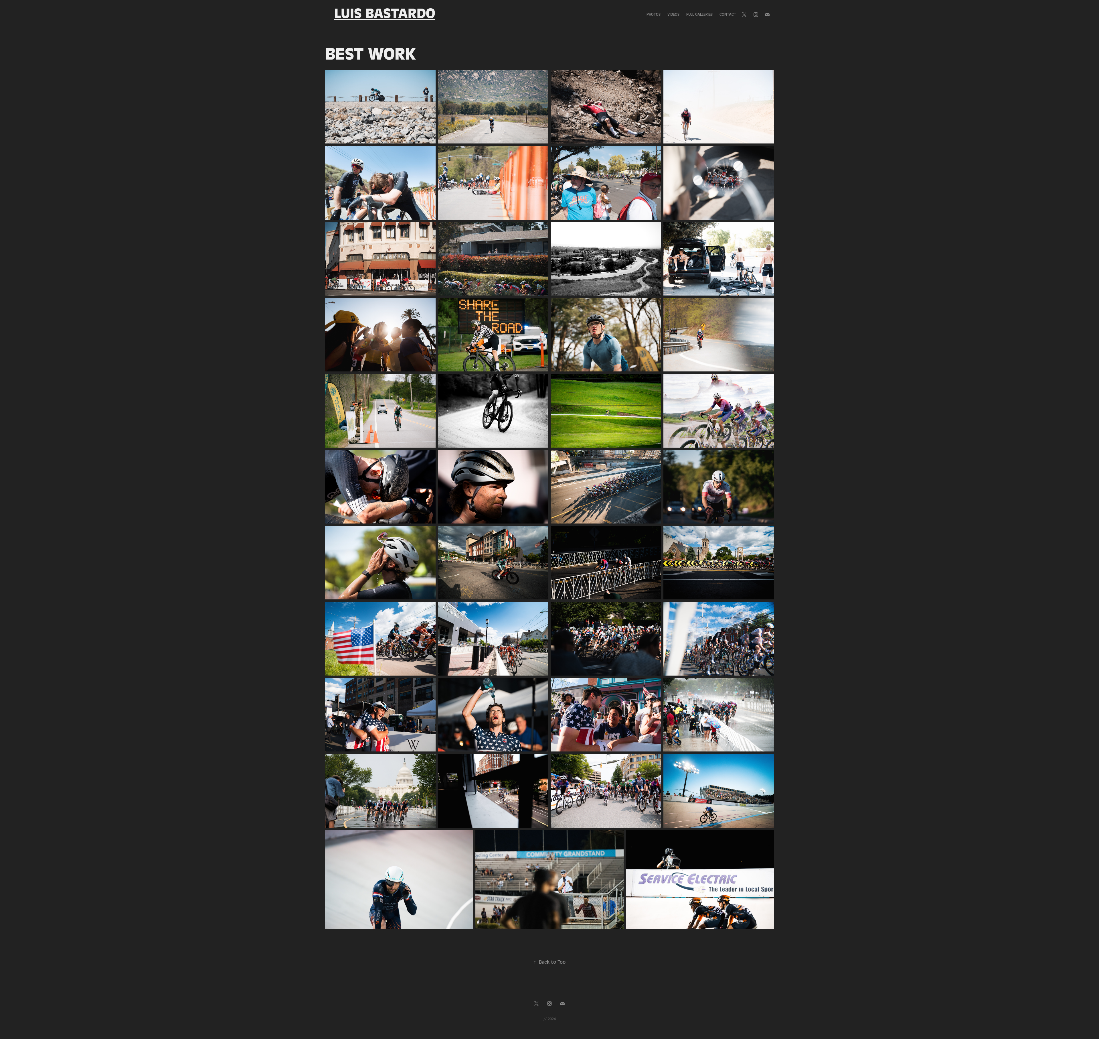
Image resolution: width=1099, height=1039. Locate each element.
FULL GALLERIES (699, 14)
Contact (728, 14)
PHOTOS (654, 14)
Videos (673, 14)
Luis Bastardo (384, 13)
